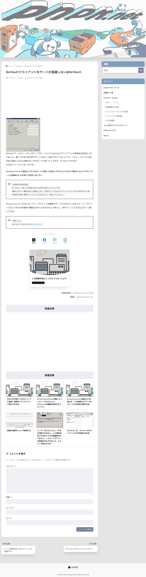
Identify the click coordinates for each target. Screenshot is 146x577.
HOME (74, 567)
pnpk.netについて (112, 87)
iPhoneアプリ (110, 130)
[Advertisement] (49, 99)
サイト (9, 518)
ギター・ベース (112, 102)
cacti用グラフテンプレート (116, 125)
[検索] (140, 70)
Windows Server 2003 (83, 293)
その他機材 (110, 120)
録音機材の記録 (112, 107)
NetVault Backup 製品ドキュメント (27, 224)
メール (10, 507)
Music (106, 135)
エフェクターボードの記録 (117, 111)
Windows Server (85, 297)
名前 (9, 497)
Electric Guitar (111, 98)
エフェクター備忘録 (114, 116)
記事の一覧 (108, 92)
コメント (11, 466)
